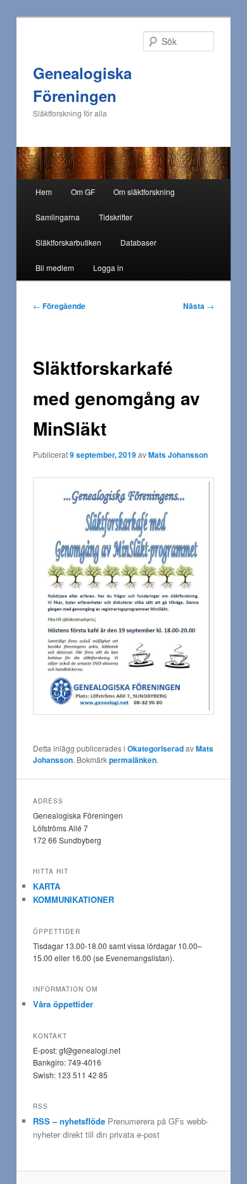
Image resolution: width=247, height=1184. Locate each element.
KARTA (46, 886)
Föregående (59, 306)
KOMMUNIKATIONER (73, 899)
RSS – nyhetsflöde (69, 1121)
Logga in (108, 267)
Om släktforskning (144, 191)
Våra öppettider (63, 1004)
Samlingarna (57, 216)
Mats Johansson (178, 454)
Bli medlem (54, 267)
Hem (43, 191)
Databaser (138, 242)
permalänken (132, 759)
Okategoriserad (155, 748)
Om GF (83, 191)
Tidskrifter (115, 216)
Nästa (198, 306)
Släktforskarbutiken (68, 242)
